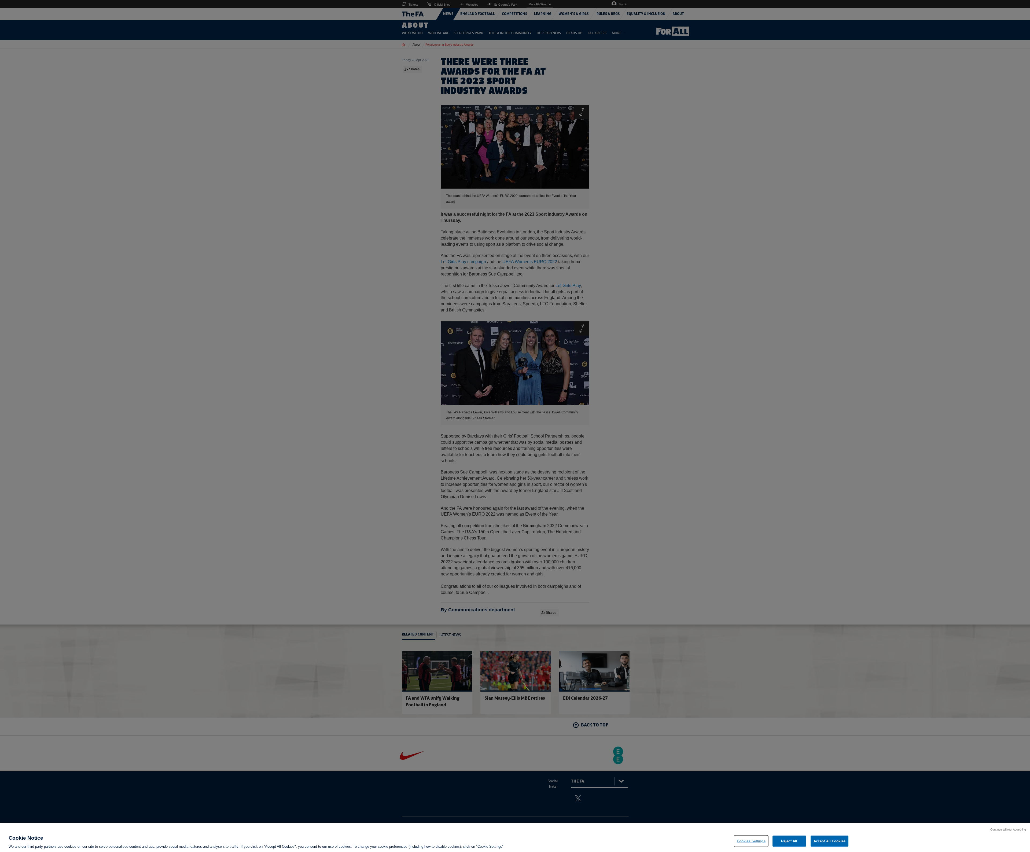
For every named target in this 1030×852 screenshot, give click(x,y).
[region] (515, 837)
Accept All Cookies (829, 841)
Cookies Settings (751, 841)
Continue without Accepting (1008, 829)
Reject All (789, 841)
